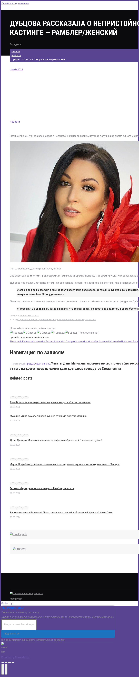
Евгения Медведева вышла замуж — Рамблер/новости (42, 488)
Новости (16, 55)
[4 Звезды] (58, 333)
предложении (59, 319)
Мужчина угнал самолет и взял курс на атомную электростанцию (48, 416)
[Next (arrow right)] (6, 669)
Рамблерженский (75, 319)
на (34, 319)
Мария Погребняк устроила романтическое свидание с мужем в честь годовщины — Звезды (65, 464)
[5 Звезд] (71, 333)
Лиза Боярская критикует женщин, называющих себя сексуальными (50, 402)
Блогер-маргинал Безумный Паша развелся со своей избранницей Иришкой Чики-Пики (61, 512)
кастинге (28, 319)
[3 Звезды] (44, 333)
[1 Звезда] (16, 333)
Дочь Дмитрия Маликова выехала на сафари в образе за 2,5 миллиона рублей (56, 440)
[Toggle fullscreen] (9, 662)
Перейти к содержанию (15, 3)
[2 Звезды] (30, 333)
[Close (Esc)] (2, 662)
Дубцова (19, 319)
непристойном (43, 319)
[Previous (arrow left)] (2, 669)
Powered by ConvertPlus (15, 657)
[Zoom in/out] (13, 662)
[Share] (6, 662)
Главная (16, 51)
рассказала (90, 319)
